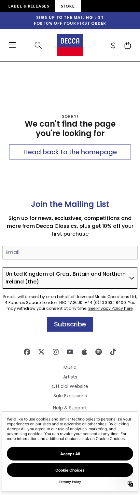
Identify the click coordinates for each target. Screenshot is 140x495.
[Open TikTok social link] (113, 352)
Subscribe (70, 324)
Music (70, 367)
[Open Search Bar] (38, 45)
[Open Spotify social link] (98, 352)
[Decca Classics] (70, 45)
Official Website (70, 386)
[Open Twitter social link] (41, 352)
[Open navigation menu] (12, 45)
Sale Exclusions (70, 395)
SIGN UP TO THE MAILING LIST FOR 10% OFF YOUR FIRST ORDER (70, 20)
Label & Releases (28, 6)
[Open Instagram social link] (56, 352)
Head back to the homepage (70, 152)
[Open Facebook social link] (27, 352)
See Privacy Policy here (110, 308)
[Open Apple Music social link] (84, 352)
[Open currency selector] (113, 45)
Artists (70, 377)
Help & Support (70, 408)
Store (68, 6)
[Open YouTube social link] (70, 352)
